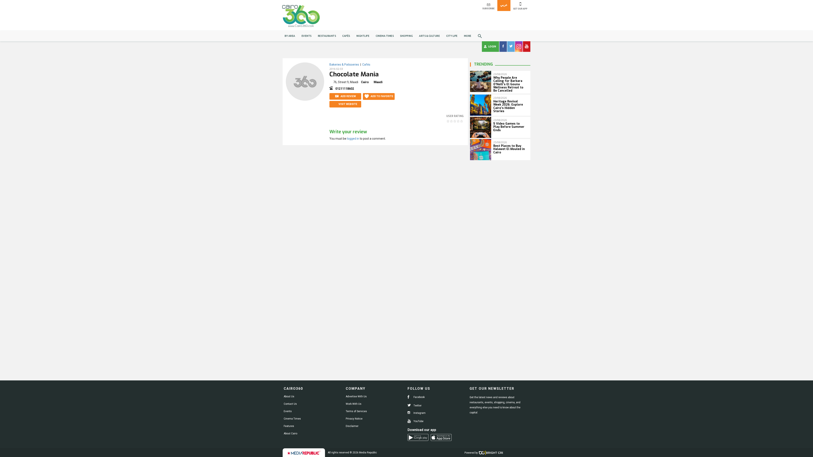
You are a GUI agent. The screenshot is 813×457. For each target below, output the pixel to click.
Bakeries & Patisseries (344, 64)
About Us (289, 396)
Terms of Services (356, 411)
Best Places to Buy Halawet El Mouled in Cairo (509, 149)
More (467, 35)
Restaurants (327, 35)
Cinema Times (385, 35)
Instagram (419, 413)
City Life (452, 35)
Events (306, 35)
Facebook (419, 397)
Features (289, 426)
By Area (290, 35)
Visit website (348, 104)
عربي (503, 5)
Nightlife (362, 35)
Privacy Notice (354, 418)
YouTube (418, 421)
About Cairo (290, 433)
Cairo (365, 82)
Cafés (346, 35)
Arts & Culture (429, 35)
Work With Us (353, 403)
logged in (353, 138)
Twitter (417, 405)
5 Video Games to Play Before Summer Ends (508, 127)
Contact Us (290, 403)
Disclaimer (352, 426)
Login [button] (492, 46)
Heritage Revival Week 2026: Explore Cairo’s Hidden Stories (508, 106)
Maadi (378, 82)
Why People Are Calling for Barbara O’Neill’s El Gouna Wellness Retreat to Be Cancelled (508, 84)
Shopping (406, 35)
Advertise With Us (356, 396)
